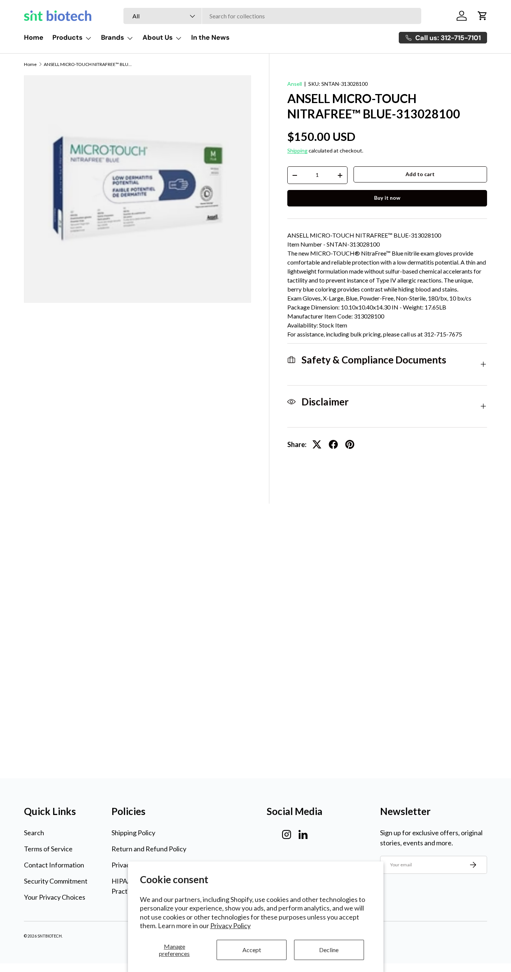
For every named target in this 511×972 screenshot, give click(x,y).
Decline (329, 949)
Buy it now (387, 197)
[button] (482, 15)
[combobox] (272, 16)
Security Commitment (56, 881)
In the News (210, 37)
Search (34, 832)
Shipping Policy (133, 832)
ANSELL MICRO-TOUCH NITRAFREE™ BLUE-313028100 (89, 64)
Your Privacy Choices (54, 897)
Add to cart (420, 174)
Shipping (297, 150)
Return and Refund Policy (148, 849)
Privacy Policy (230, 925)
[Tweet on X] (317, 444)
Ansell (294, 84)
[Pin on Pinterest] (350, 444)
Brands (112, 37)
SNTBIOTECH (49, 936)
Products (67, 37)
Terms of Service (48, 849)
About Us (158, 37)
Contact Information (54, 865)
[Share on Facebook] (333, 444)
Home (33, 37)
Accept (251, 949)
